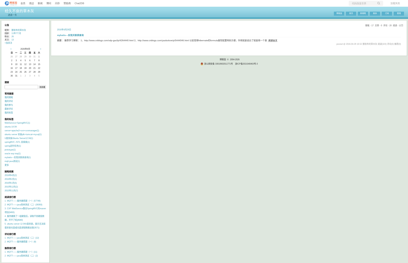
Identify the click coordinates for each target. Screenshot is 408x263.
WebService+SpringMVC (17, 123)
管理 (399, 13)
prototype (10, 150)
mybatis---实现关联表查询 (18, 157)
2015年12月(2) (11, 187)
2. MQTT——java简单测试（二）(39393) (23, 204)
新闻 (40, 3)
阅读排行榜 (10, 197)
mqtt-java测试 (12, 161)
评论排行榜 (10, 234)
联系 (375, 13)
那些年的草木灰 (18, 30)
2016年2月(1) (11, 179)
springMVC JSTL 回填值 (17, 142)
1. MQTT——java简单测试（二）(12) (22, 238)
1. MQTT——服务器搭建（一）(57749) (22, 201)
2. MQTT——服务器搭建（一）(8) (20, 241)
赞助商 (67, 3)
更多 (7, 165)
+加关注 (8, 43)
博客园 (339, 13)
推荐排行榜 (10, 248)
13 (12, 39)
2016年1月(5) (11, 183)
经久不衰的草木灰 (19, 11)
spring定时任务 (13, 146)
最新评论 (9, 109)
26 (12, 36)
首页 (351, 13)
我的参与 (9, 105)
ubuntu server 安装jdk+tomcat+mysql (23, 134)
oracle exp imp (13, 153)
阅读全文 (272, 40)
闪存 (57, 3)
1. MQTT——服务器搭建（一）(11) (21, 252)
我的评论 (9, 101)
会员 (23, 3)
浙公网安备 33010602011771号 (218, 64)
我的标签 (9, 112)
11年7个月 (16, 33)
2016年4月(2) (11, 175)
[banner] (9, 3)
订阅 (387, 13)
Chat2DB (79, 3)
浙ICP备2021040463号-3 (246, 64)
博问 (48, 3)
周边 (31, 3)
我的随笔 (9, 97)
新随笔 (363, 13)
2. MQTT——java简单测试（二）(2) (21, 256)
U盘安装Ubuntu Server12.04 (19, 138)
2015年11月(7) (11, 190)
